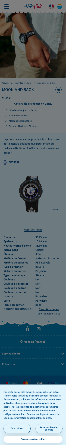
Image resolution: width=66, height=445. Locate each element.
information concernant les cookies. (33, 417)
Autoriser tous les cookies (48, 428)
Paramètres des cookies (32, 439)
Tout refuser (17, 428)
